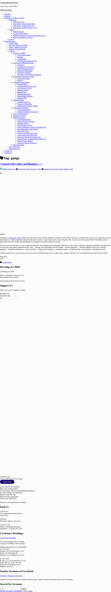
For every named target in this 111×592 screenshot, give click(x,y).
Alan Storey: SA (18, 22)
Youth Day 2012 (23, 131)
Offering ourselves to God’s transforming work (29, 35)
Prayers (11, 39)
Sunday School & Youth (17, 49)
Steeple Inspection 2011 (25, 69)
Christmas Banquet (23, 110)
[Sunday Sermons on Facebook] (11, 576)
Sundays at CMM (19, 53)
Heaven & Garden (23, 78)
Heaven (20, 80)
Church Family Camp (20, 114)
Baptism (20, 57)
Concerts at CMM (19, 116)
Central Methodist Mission (9, 3)
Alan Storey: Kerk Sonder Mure (24, 24)
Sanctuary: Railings (24, 73)
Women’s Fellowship (24, 104)
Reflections (12, 20)
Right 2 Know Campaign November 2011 (31, 139)
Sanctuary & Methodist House (23, 63)
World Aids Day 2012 (24, 125)
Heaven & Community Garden (23, 76)
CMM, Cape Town (8, 169)
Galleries (12, 51)
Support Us (8, 153)
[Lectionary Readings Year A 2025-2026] (8, 538)
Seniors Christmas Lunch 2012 (27, 112)
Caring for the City (23, 102)
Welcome (7, 14)
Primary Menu (6, 10)
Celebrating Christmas (20, 108)
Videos (11, 30)
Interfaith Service (23, 123)
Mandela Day (22, 92)
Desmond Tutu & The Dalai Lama (29, 137)
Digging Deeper (9, 41)
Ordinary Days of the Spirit (53, 169)
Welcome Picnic (22, 90)
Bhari (30, 591)
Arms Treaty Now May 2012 (27, 135)
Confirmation (21, 59)
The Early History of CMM (18, 45)
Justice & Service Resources (27, 143)
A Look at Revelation (20, 34)
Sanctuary (20, 65)
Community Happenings (21, 82)
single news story (15, 238)
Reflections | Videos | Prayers (14, 18)
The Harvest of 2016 (24, 88)
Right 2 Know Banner (25, 141)
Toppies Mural (22, 84)
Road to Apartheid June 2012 (27, 133)
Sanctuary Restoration (24, 71)
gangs (10, 262)
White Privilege (18, 32)
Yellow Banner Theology (26, 121)
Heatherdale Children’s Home (27, 106)
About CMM (13, 43)
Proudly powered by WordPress (11, 591)
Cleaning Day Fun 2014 (25, 67)
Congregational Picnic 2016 (26, 86)
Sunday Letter (68, 169)
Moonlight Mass (18, 145)
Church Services (14, 147)
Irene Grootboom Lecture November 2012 (31, 127)
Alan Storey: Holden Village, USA (25, 28)
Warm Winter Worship (25, 96)
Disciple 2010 (22, 98)
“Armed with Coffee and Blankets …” (21, 163)
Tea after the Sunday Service (27, 61)
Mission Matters (18, 100)
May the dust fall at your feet (23, 37)
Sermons (7, 16)
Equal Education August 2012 (27, 129)
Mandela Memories (24, 94)
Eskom (5, 262)
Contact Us (8, 151)
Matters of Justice (19, 118)
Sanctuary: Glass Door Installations (29, 75)
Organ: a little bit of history (18, 47)
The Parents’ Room (24, 55)
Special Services (14, 149)
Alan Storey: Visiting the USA (23, 26)
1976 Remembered (23, 119)
